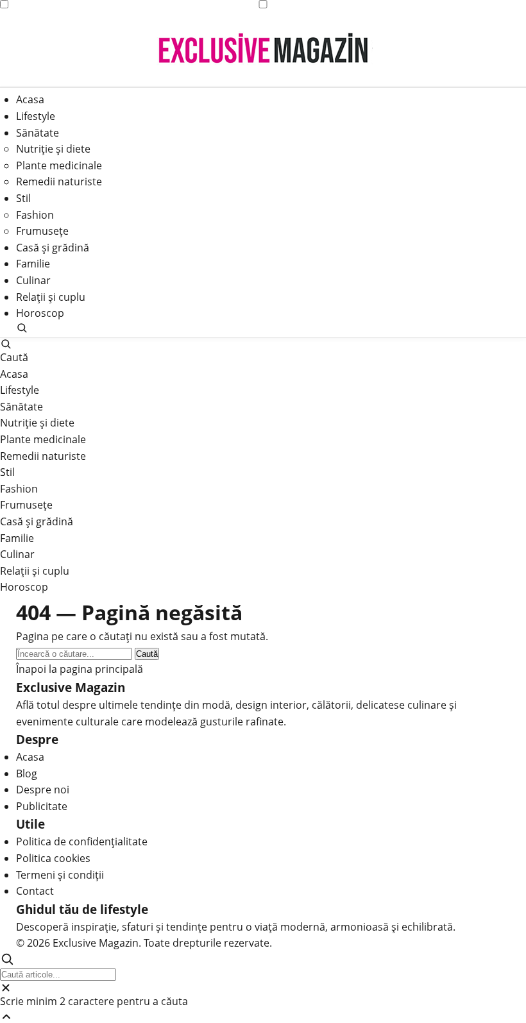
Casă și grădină (52, 248)
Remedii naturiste (59, 181)
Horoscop (40, 313)
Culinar (33, 280)
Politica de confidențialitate (82, 841)
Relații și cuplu (50, 297)
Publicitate (41, 806)
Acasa (30, 99)
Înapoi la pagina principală (79, 669)
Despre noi (42, 789)
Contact (35, 891)
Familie (33, 264)
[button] (263, 328)
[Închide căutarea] (263, 987)
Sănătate (37, 133)
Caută (147, 654)
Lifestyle (35, 116)
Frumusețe (42, 231)
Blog (26, 773)
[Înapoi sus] (263, 1016)
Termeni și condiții (60, 875)
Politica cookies (53, 858)
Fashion (35, 215)
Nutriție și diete (53, 149)
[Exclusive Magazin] (263, 48)
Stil (23, 198)
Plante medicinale (59, 165)
